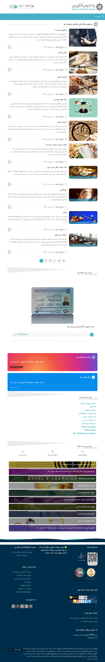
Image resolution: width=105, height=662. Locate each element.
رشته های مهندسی (60, 99)
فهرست (97, 16)
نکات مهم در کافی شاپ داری (57, 167)
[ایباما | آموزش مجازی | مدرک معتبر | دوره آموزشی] (92, 7)
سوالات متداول (79, 618)
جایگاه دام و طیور (61, 235)
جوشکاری (63, 189)
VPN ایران (90, 635)
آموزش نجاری (62, 77)
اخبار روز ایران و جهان (88, 403)
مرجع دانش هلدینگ (23, 575)
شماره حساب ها (91, 618)
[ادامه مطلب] (9, 47)
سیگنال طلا (27, 582)
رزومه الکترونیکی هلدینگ (22, 572)
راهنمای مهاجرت (90, 410)
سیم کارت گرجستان (88, 423)
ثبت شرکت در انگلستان (87, 413)
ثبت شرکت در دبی (89, 420)
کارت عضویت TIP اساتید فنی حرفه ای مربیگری (77, 326)
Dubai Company (88, 427)
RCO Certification (23, 592)
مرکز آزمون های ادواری (23, 578)
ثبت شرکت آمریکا (89, 416)
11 (59, 260)
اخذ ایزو (93, 406)
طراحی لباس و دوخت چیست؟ (56, 144)
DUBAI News (90, 430)
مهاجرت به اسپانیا (25, 588)
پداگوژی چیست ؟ (60, 30)
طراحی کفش (62, 52)
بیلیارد (65, 212)
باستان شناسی (62, 122)
